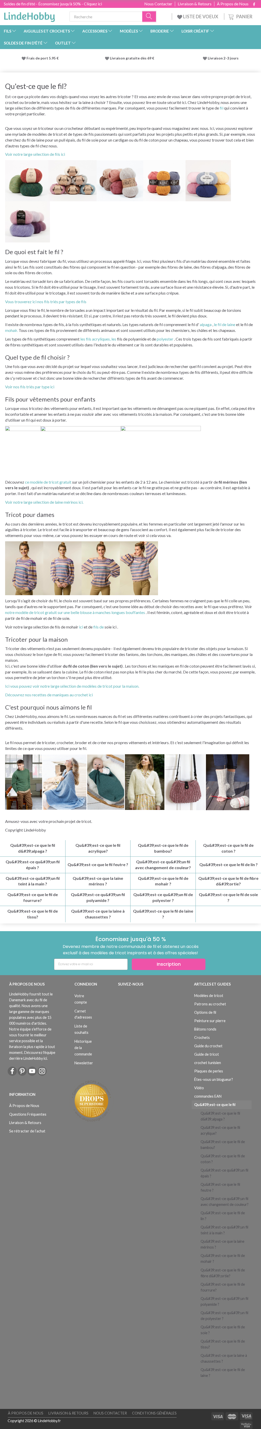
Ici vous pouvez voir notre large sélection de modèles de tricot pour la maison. (72, 686)
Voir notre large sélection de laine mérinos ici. (44, 502)
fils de (98, 626)
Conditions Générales (154, 1413)
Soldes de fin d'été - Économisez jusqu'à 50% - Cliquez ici (53, 3)
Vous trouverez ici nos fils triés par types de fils (45, 301)
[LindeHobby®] (29, 15)
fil (221, 107)
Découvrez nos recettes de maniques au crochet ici (49, 694)
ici (81, 626)
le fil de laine (224, 324)
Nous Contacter (158, 4)
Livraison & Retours (195, 4)
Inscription (169, 964)
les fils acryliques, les (98, 338)
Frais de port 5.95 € (43, 58)
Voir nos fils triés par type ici (29, 386)
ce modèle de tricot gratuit (48, 482)
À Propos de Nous (233, 4)
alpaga (206, 324)
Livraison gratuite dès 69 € (133, 58)
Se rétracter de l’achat (27, 1131)
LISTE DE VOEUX (200, 16)
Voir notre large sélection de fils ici (35, 154)
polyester (165, 338)
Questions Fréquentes (27, 1114)
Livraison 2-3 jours (223, 58)
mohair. (11, 330)
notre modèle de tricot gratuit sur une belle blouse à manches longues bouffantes (75, 612)
